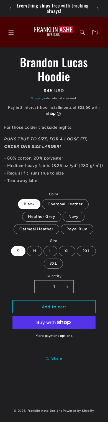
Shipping (37, 98)
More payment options (54, 336)
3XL (53, 263)
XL (67, 251)
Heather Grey (41, 216)
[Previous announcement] (10, 8)
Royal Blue (77, 229)
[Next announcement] (98, 8)
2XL (86, 251)
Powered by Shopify (78, 411)
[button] (11, 32)
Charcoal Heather (65, 204)
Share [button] (56, 358)
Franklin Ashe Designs (44, 411)
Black (29, 204)
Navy (73, 216)
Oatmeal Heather (36, 229)
